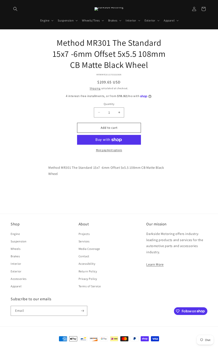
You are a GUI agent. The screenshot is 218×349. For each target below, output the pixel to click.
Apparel (16, 286)
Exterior (16, 271)
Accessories (19, 279)
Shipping (95, 88)
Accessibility (87, 264)
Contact (84, 256)
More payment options (109, 150)
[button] (15, 9)
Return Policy (88, 271)
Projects (84, 234)
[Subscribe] (82, 311)
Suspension (19, 241)
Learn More (155, 264)
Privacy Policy (88, 279)
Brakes (15, 256)
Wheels (16, 249)
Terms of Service (90, 286)
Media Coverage (89, 249)
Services (84, 241)
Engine (15, 234)
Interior (16, 264)
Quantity (109, 104)
